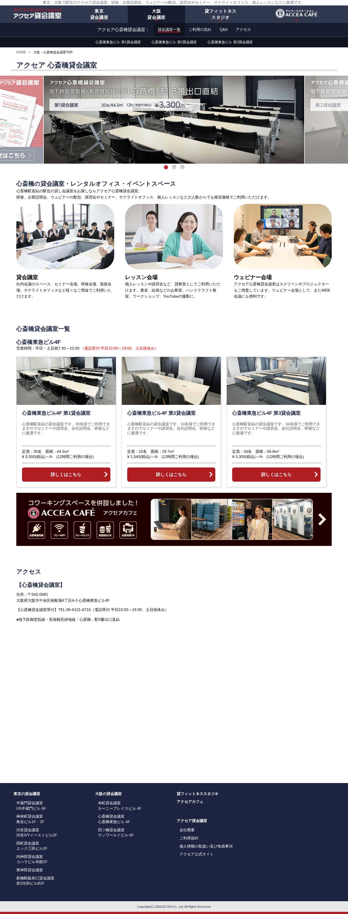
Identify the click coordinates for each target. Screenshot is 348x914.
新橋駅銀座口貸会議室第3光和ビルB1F (35, 881)
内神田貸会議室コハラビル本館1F (32, 859)
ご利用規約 (188, 838)
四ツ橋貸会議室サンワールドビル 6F (116, 832)
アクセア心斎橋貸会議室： (123, 29)
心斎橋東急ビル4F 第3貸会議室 (266, 413)
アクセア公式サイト (196, 854)
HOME (21, 52)
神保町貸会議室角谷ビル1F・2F (30, 819)
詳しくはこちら (66, 474)
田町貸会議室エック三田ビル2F (32, 846)
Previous (53, 120)
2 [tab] (174, 167)
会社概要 (187, 830)
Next (295, 120)
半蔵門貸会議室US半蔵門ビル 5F (31, 806)
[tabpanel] (174, 120)
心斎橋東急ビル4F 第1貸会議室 (56, 413)
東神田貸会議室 (29, 870)
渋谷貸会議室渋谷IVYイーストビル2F (36, 832)
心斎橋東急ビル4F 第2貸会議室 (161, 413)
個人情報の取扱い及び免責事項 (206, 846)
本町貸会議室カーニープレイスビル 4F (120, 806)
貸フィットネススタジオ (198, 793)
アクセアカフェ (190, 801)
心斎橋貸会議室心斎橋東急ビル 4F (114, 819)
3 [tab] (182, 167)
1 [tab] (166, 167)
